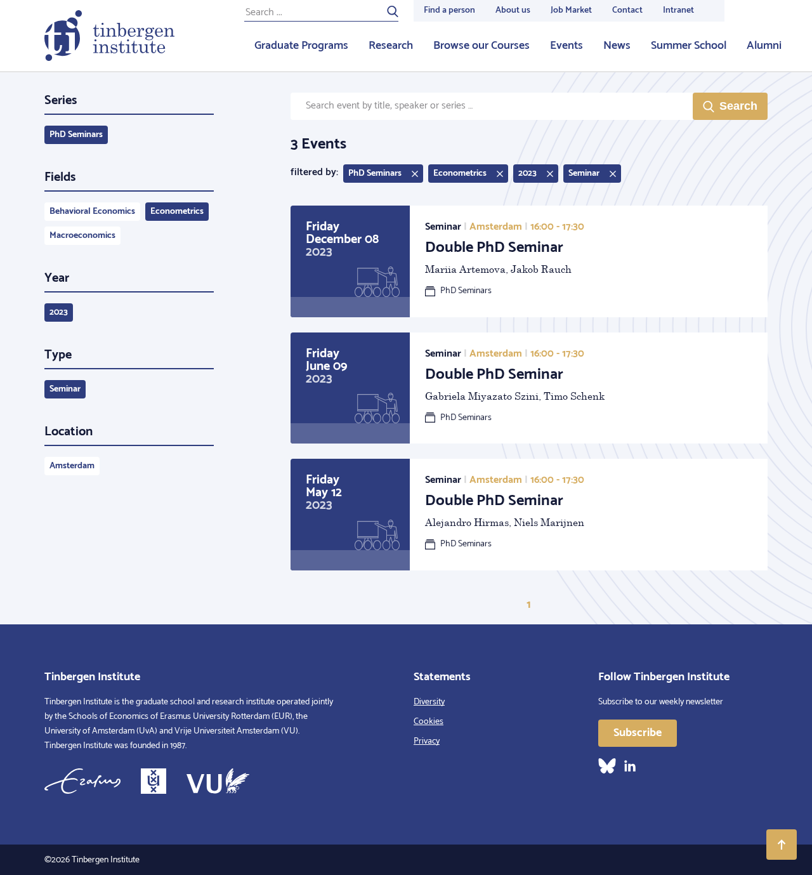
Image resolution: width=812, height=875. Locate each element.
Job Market (571, 10)
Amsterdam (72, 466)
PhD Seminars (76, 135)
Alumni (764, 45)
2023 (58, 312)
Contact (627, 10)
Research (391, 45)
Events (566, 45)
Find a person (449, 10)
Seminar (65, 389)
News (617, 45)
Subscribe (637, 732)
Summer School (688, 45)
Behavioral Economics (92, 211)
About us (512, 10)
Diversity (429, 702)
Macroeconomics (82, 235)
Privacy (427, 741)
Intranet (678, 10)
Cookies (428, 721)
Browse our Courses (481, 45)
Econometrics (177, 211)
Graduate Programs (301, 45)
